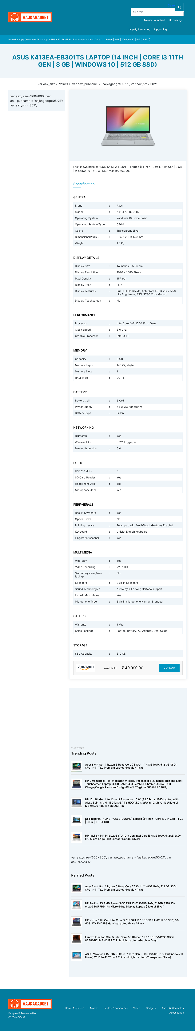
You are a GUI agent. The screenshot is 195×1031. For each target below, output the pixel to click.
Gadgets (151, 1008)
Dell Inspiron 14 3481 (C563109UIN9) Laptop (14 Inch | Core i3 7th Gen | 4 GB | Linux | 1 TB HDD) (134, 820)
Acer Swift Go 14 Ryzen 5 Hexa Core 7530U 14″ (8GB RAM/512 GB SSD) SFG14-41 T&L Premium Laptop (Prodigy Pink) (131, 766)
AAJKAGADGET (16, 1016)
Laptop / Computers (25, 39)
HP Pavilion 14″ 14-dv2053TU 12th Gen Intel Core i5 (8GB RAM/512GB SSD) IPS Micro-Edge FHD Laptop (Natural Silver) (133, 837)
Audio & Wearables (173, 1008)
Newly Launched (154, 20)
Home (11, 39)
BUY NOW (169, 667)
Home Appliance (74, 1008)
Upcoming (175, 20)
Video (136, 1008)
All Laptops (43, 39)
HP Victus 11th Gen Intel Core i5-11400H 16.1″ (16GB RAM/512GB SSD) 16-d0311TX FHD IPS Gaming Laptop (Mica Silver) (132, 922)
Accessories (176, 1012)
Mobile (94, 1008)
